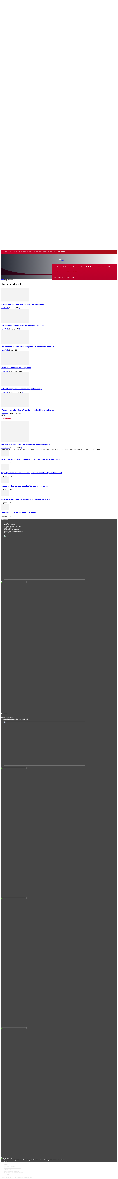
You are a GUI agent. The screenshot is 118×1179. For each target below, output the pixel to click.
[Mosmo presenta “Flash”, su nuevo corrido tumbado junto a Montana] (5, 456)
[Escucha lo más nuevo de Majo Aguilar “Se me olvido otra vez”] (5, 496)
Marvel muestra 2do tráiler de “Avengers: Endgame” (23, 304)
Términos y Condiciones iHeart (13, 531)
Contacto (7, 533)
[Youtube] (115, 252)
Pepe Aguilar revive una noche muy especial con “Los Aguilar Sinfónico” (31, 473)
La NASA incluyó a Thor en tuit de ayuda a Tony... (21, 389)
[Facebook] (105, 252)
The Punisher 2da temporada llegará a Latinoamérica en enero (27, 347)
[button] (63, 277)
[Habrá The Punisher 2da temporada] (15, 364)
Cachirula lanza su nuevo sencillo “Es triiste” (19, 513)
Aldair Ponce (5, 448)
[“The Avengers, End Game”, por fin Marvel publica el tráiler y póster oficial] (15, 406)
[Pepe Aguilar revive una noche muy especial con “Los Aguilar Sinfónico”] (5, 469)
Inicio (2, 280)
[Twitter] (112, 252)
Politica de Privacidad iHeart (12, 526)
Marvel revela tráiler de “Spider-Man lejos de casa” (22, 326)
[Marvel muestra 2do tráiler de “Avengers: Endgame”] (15, 301)
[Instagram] (108, 252)
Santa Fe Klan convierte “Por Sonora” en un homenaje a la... (26, 445)
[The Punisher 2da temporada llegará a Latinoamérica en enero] (15, 343)
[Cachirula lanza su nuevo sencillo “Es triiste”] (5, 509)
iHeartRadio (5, 308)
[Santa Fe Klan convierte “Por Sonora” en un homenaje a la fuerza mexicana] (15, 441)
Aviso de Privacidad (10, 525)
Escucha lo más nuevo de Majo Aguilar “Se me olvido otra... (26, 499)
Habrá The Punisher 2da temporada (16, 368)
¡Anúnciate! (7, 528)
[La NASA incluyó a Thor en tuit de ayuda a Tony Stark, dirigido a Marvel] (15, 385)
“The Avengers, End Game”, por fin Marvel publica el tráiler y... (27, 410)
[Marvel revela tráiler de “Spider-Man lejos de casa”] (15, 322)
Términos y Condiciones (11, 530)
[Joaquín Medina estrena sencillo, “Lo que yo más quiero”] (5, 482)
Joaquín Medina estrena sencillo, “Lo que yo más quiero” (25, 486)
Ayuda (6, 523)
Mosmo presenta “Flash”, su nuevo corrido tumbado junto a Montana (30, 459)
